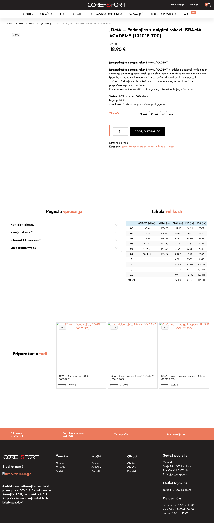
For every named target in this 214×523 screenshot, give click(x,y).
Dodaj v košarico (148, 131)
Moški (151, 146)
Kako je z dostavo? (22, 232)
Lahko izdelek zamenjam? (26, 240)
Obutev (60, 463)
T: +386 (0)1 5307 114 (175, 470)
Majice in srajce (138, 146)
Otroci (170, 146)
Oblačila (160, 146)
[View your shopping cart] (208, 5)
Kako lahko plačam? (22, 224)
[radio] (142, 113)
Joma (125, 146)
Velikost (114, 113)
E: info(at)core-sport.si (175, 474)
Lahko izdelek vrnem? (23, 248)
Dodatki (60, 471)
